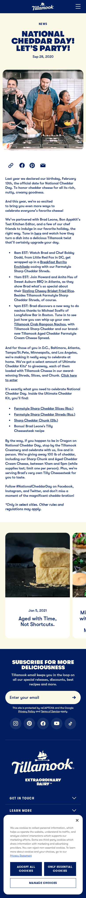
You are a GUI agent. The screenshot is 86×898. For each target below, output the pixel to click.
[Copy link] (10, 165)
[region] (43, 580)
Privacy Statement (21, 856)
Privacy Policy (26, 711)
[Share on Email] (43, 165)
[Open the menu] (78, 6)
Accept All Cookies (26, 869)
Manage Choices (43, 883)
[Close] (77, 820)
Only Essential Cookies (60, 869)
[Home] (43, 9)
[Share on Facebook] (22, 165)
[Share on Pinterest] (32, 165)
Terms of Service (50, 711)
